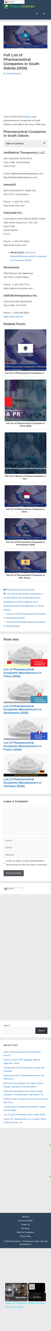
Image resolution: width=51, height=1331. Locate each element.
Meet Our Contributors (25, 1232)
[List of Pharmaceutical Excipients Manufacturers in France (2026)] (25, 729)
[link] (9, 1286)
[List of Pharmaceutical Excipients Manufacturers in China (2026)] (25, 656)
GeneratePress (25, 1244)
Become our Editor (25, 1221)
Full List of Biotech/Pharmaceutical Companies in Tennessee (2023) (28, 256)
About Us (25, 1217)
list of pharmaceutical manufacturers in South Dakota (24, 606)
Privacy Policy (25, 1236)
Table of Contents (15, 143)
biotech (28, 116)
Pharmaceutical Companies (20, 589)
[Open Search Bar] (36, 13)
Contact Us (25, 1224)
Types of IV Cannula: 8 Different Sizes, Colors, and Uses (16, 1286)
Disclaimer (25, 1228)
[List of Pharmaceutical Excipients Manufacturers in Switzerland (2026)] (25, 692)
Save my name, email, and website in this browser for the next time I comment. (26, 863)
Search (7, 1025)
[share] (23, 1286)
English (10, 889)
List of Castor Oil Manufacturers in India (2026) (24, 1114)
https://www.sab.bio (13, 316)
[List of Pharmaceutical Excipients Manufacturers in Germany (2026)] (25, 766)
